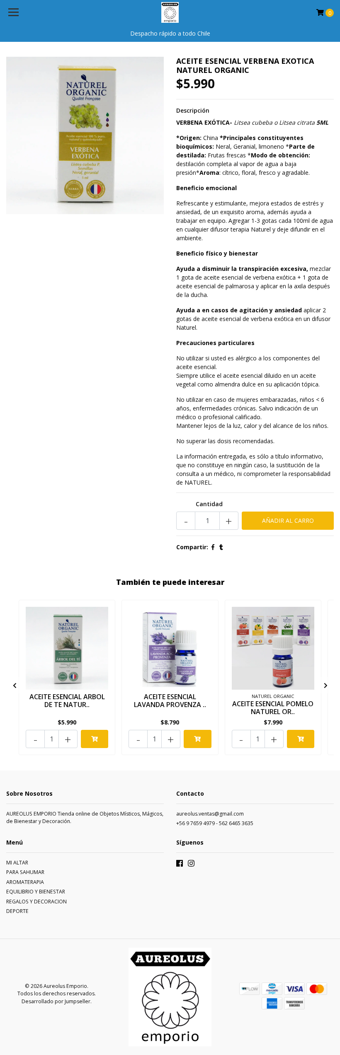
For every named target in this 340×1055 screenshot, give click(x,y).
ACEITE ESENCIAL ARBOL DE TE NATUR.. (67, 700)
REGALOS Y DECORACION (36, 901)
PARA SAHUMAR (25, 872)
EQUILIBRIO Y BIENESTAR (35, 891)
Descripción (192, 110)
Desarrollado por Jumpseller (56, 1001)
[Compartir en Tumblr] (221, 547)
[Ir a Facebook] (179, 864)
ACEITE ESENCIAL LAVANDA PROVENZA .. (170, 700)
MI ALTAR (17, 862)
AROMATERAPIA (25, 882)
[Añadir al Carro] (94, 739)
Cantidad (209, 504)
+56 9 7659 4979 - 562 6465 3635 (214, 823)
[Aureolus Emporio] (170, 12)
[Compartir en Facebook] (212, 547)
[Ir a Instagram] (191, 864)
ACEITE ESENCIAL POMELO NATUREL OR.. (272, 707)
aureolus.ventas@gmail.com (210, 813)
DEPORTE (17, 911)
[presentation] (14, 685)
